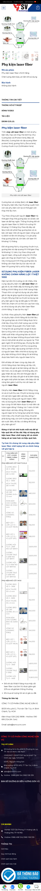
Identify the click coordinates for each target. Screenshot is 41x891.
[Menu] (4, 8)
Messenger (28, 890)
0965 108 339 (28, 775)
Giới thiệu (4, 849)
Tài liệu (6, 116)
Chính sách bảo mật (8, 864)
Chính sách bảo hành (9, 859)
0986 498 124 (16, 775)
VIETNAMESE (29, 2)
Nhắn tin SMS (36, 890)
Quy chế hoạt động (8, 854)
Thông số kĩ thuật (12, 105)
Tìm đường (4, 890)
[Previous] (5, 32)
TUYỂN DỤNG (18, 2)
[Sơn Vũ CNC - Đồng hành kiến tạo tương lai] (20, 8)
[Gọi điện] (20, 886)
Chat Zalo (13, 890)
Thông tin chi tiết (12, 99)
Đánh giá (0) (8, 121)
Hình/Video (8, 110)
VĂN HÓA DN (7, 2)
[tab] (20, 100)
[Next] (36, 32)
